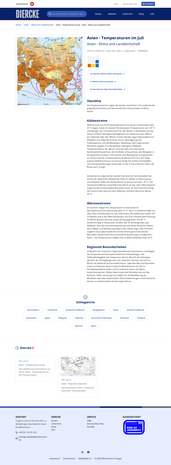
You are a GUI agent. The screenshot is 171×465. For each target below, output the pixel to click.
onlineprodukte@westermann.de (33, 438)
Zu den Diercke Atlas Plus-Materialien (106, 89)
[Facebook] (88, 452)
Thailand (141, 318)
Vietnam (79, 326)
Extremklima (33, 310)
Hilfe (116, 4)
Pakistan (79, 318)
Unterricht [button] (127, 14)
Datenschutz (69, 458)
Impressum (54, 458)
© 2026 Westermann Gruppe (108, 458)
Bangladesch (99, 310)
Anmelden (149, 4)
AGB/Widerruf (84, 458)
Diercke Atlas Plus (130, 4)
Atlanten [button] (112, 14)
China (115, 310)
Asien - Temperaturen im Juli (32, 365)
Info (53, 429)
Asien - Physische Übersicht (74, 383)
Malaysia (62, 318)
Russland (124, 318)
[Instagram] (82, 452)
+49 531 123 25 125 (27, 432)
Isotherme (52, 310)
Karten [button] (98, 14)
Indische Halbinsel (135, 310)
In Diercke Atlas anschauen (102, 81)
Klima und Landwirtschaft (42, 25)
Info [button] (152, 14)
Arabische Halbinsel (75, 310)
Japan (47, 318)
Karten (18, 25)
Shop (53, 426)
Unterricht (56, 423)
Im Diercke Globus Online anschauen (106, 74)
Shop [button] (141, 14)
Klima (93, 326)
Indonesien (31, 318)
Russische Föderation (102, 318)
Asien (26, 25)
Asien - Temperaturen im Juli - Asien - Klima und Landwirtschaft (83, 25)
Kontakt (90, 426)
